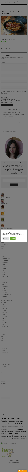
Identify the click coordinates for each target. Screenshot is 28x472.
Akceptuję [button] (12, 238)
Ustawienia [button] (5, 238)
